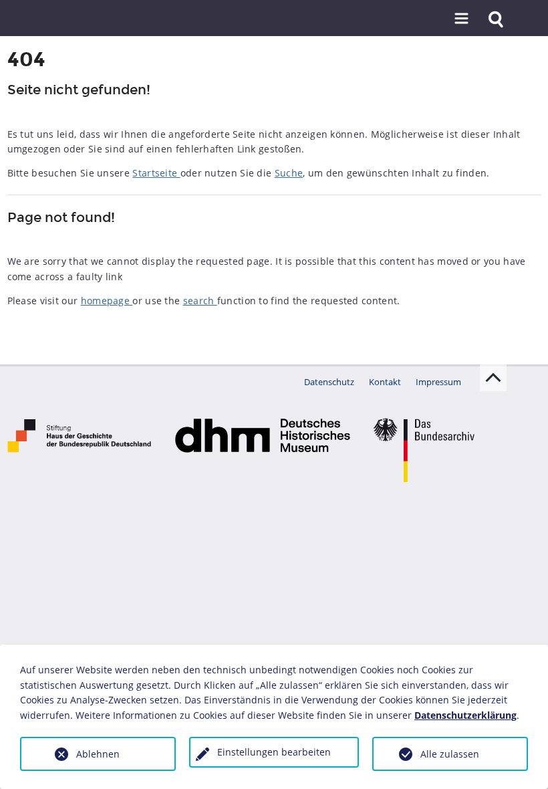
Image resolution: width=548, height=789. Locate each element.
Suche (289, 172)
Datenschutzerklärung (465, 715)
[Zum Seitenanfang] (493, 377)
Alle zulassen (449, 754)
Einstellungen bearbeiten (274, 752)
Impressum (438, 382)
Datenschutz (329, 382)
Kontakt (385, 382)
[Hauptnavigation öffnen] (462, 19)
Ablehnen (98, 754)
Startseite (156, 172)
